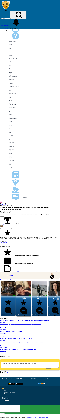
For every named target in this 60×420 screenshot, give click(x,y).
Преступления (11, 135)
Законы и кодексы (33, 378)
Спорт (10, 150)
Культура (10, 101)
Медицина (10, 105)
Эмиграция (10, 167)
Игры (9, 80)
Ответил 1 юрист (3, 322)
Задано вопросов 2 (3, 204)
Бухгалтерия (11, 55)
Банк (9, 51)
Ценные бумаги (11, 163)
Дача (9, 62)
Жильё (10, 73)
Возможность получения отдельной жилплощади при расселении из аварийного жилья (18, 349)
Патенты (10, 128)
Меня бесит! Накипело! (12, 107)
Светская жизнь (11, 142)
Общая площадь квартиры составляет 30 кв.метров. (11, 331)
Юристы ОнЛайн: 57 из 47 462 (5, 279)
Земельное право (11, 79)
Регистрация (15, 279)
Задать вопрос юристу (3, 242)
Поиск (12, 279)
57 (6, 371)
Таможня (10, 156)
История (10, 89)
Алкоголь (10, 45)
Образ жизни (11, 122)
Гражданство (11, 61)
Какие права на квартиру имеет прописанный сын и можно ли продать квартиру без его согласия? (20, 324)
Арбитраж (10, 47)
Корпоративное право (12, 93)
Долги (10, 65)
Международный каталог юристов (7, 378)
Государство (10, 59)
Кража (10, 97)
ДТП (9, 69)
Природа (10, 136)
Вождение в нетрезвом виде (13, 58)
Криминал (10, 100)
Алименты (10, 44)
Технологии (10, 157)
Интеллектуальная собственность (14, 86)
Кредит (10, 98)
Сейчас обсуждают (5, 29)
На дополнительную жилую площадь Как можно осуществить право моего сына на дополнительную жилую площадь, (24, 320)
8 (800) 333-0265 (16, 27)
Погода (10, 129)
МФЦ (9, 111)
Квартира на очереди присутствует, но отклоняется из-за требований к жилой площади (18, 334)
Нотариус (10, 121)
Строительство (11, 153)
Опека (10, 126)
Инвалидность (11, 83)
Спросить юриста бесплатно (5, 25)
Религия (10, 140)
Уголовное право (11, 160)
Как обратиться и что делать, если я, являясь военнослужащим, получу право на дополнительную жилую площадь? (24, 345)
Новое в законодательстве (13, 118)
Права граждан (11, 133)
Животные (10, 72)
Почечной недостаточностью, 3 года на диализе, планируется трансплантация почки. (17, 338)
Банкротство (11, 52)
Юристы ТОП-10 (5, 28)
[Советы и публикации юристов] (5, 9)
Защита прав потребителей (13, 76)
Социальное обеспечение (13, 147)
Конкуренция (11, 90)
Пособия (10, 132)
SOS (3, 31)
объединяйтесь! (9, 10)
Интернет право (11, 87)
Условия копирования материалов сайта (10, 393)
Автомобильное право (12, 41)
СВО (9, 143)
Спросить (23, 315)
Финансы (10, 161)
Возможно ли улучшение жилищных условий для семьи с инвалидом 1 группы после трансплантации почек (22, 342)
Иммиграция (11, 82)
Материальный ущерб (12, 104)
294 (7, 372)
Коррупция (10, 94)
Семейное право (11, 146)
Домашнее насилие (12, 66)
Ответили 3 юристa (3, 347)
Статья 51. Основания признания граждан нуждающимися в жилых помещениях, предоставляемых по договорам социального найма (36, 271)
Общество (10, 125)
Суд (9, 154)
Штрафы (10, 164)
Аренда (10, 48)
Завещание (10, 75)
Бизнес (10, 54)
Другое (10, 68)
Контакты (46, 378)
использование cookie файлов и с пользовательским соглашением (37, 417)
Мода (9, 108)
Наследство (10, 114)
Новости (10, 119)
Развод (10, 139)
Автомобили (11, 40)
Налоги (10, 112)
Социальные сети (11, 149)
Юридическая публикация (13, 170)
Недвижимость (11, 115)
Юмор (9, 168)
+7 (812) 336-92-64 (4, 397)
